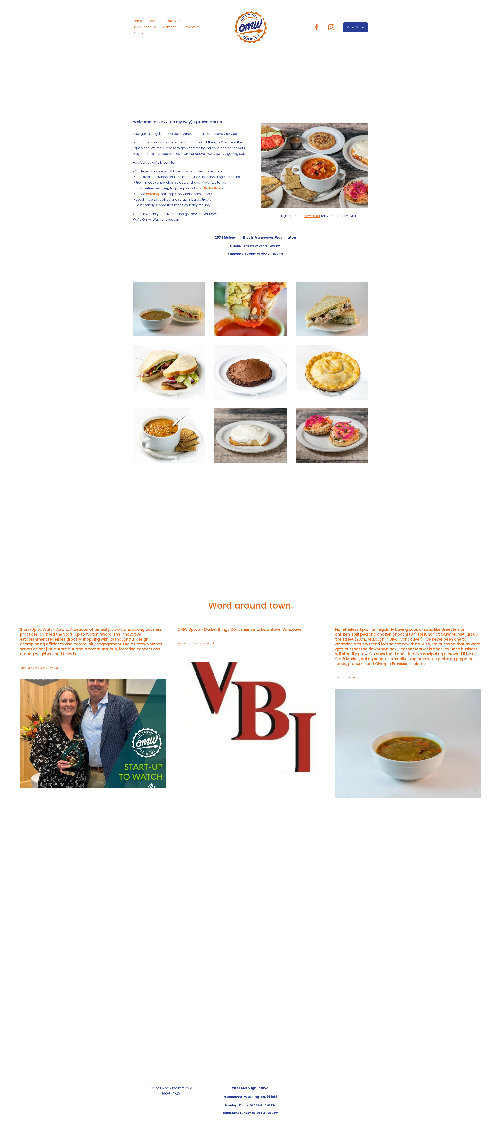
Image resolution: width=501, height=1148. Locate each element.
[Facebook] (317, 27)
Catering (170, 27)
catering (152, 194)
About (154, 21)
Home (137, 21)
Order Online (355, 27)
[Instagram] (331, 27)
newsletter (312, 216)
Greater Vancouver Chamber (39, 668)
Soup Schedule (144, 27)
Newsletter (191, 27)
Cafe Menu (174, 21)
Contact (139, 33)
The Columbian (345, 677)
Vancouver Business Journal (196, 643)
